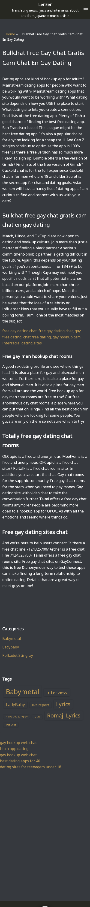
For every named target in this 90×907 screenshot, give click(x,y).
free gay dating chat (19, 330)
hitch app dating (14, 748)
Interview (56, 692)
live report (40, 704)
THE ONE (11, 724)
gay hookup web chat (18, 742)
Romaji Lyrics (63, 715)
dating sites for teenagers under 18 (30, 766)
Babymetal (11, 638)
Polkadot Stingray (17, 655)
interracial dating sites (22, 343)
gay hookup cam (67, 337)
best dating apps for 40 (20, 760)
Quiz (37, 716)
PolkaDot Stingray (16, 716)
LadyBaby (15, 704)
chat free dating (37, 337)
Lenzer (45, 4)
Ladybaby (10, 647)
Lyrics (63, 704)
